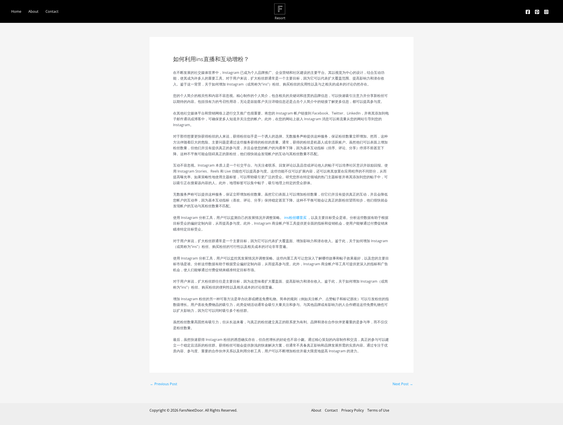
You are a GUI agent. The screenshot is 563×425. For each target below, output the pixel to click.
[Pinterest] (537, 11)
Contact (52, 11)
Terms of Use (378, 410)
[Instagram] (546, 11)
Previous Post (163, 383)
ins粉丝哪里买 (295, 217)
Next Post (403, 383)
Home (16, 11)
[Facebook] (527, 11)
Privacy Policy (352, 410)
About (33, 11)
